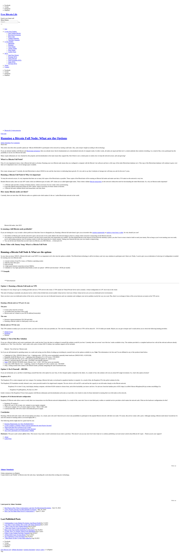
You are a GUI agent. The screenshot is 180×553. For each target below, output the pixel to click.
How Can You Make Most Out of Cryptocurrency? (19, 511)
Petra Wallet (11, 50)
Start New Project (13, 55)
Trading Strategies (13, 38)
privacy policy (40, 549)
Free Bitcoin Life (9, 14)
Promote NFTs (12, 57)
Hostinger (7, 333)
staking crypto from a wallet (115, 232)
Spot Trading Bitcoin (14, 33)
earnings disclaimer (29, 549)
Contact (6, 67)
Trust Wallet (11, 47)
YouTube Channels (14, 40)
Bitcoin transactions (96, 181)
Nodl (6, 362)
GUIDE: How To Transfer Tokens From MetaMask (19, 531)
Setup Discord (12, 58)
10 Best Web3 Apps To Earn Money (15, 535)
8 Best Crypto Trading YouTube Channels (16, 533)
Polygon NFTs (12, 63)
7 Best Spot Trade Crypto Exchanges (15, 528)
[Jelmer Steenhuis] (12, 464)
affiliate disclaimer (17, 549)
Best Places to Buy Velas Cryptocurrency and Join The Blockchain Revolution (27, 508)
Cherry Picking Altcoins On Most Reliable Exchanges (20, 509)
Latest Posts (8, 438)
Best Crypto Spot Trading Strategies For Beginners (19, 530)
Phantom (11, 45)
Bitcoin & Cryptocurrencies (12, 130)
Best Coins (11, 36)
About (6, 65)
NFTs (6, 53)
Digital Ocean (8, 332)
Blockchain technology (33, 151)
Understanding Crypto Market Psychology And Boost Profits (22, 523)
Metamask (11, 43)
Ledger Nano (12, 52)
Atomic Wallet (12, 48)
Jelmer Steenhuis (6, 143)
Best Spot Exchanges (14, 35)
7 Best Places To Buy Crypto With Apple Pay (18, 538)
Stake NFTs (11, 62)
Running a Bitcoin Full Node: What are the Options (34, 138)
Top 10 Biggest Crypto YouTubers (14, 536)
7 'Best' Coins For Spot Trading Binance (16, 526)
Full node (3, 133)
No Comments (15, 143)
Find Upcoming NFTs (14, 60)
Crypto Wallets (8, 42)
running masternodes (98, 232)
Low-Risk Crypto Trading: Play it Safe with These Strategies (22, 525)
